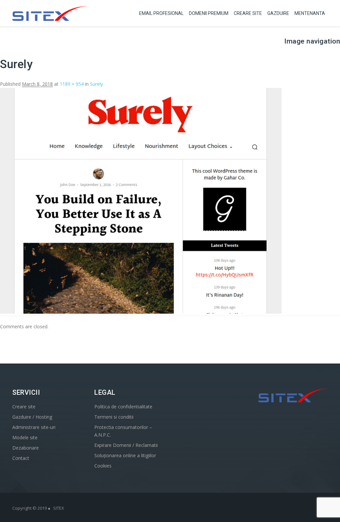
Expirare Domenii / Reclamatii (126, 445)
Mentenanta (310, 13)
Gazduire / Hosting (32, 417)
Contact (20, 458)
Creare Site (248, 13)
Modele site (25, 437)
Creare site (24, 406)
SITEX (58, 508)
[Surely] (141, 312)
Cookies (103, 466)
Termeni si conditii (113, 417)
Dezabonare (25, 448)
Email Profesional (161, 13)
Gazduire (278, 13)
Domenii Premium (208, 13)
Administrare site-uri (33, 427)
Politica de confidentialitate (123, 406)
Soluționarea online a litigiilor (125, 455)
